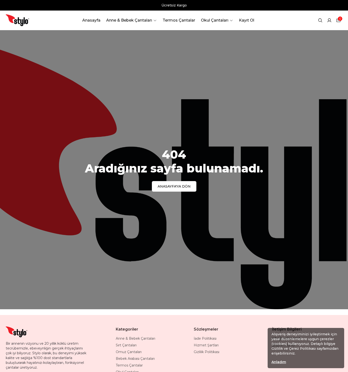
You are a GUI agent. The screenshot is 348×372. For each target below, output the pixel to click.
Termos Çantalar (129, 365)
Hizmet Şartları (206, 345)
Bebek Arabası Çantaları (135, 358)
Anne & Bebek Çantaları (135, 338)
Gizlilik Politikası (206, 352)
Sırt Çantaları (126, 345)
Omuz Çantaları (129, 352)
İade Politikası (205, 338)
